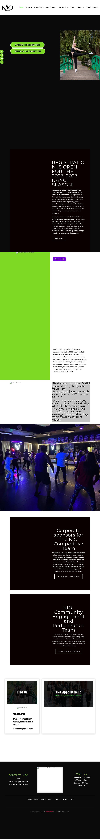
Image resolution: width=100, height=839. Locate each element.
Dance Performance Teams (44, 7)
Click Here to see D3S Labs (69, 576)
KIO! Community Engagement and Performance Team (68, 619)
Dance (28, 7)
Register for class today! (50, 477)
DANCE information (27, 45)
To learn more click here (68, 651)
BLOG (73, 799)
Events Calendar (93, 7)
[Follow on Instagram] (2, 55)
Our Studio (62, 7)
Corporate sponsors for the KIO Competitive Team (68, 539)
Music (73, 7)
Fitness (79, 7)
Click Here (58, 238)
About (36, 799)
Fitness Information (28, 51)
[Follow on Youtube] (2, 58)
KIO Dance (49, 811)
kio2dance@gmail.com (23, 728)
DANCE (43, 799)
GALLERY (66, 799)
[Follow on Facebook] (2, 51)
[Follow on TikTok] (2, 62)
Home (21, 7)
